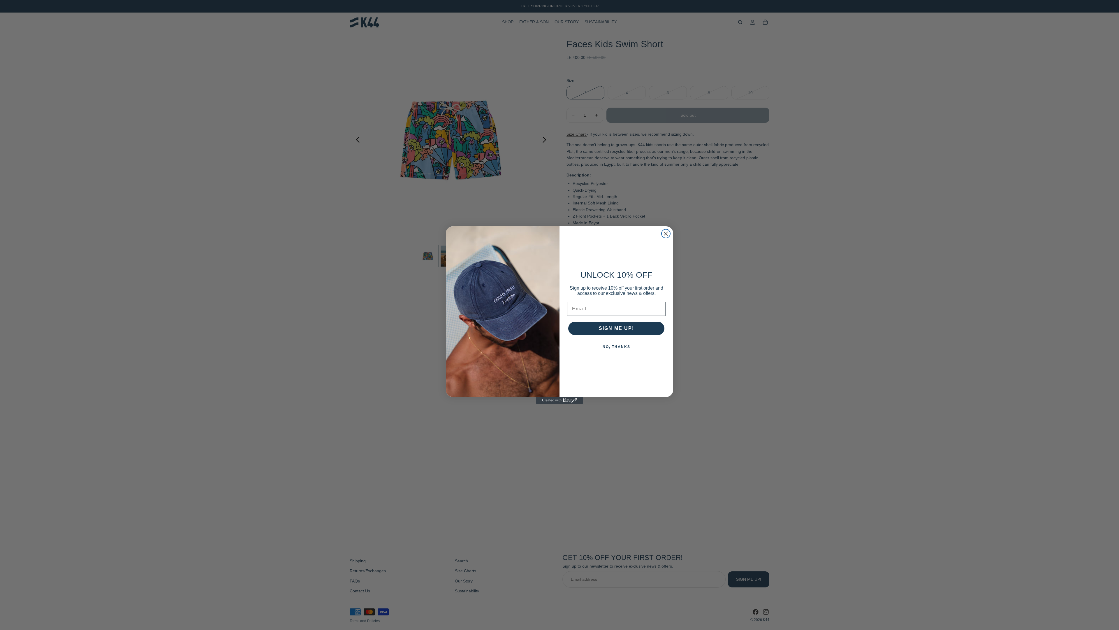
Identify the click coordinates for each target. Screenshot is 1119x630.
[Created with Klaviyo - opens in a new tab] (559, 400)
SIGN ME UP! (616, 328)
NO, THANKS (616, 347)
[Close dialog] (665, 233)
